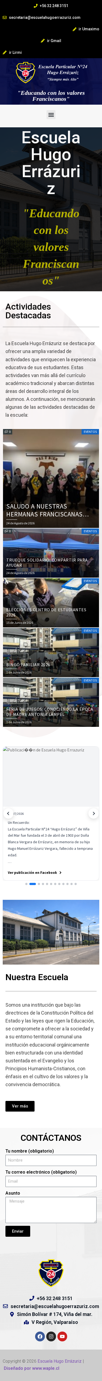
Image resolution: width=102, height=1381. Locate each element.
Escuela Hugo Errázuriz (60, 1361)
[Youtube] (62, 1336)
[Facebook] (40, 1336)
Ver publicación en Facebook (32, 872)
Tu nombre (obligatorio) (29, 1151)
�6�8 (8, 813)
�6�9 (93, 813)
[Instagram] (51, 1336)
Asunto (12, 1193)
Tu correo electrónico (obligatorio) (41, 1172)
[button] (51, 114)
